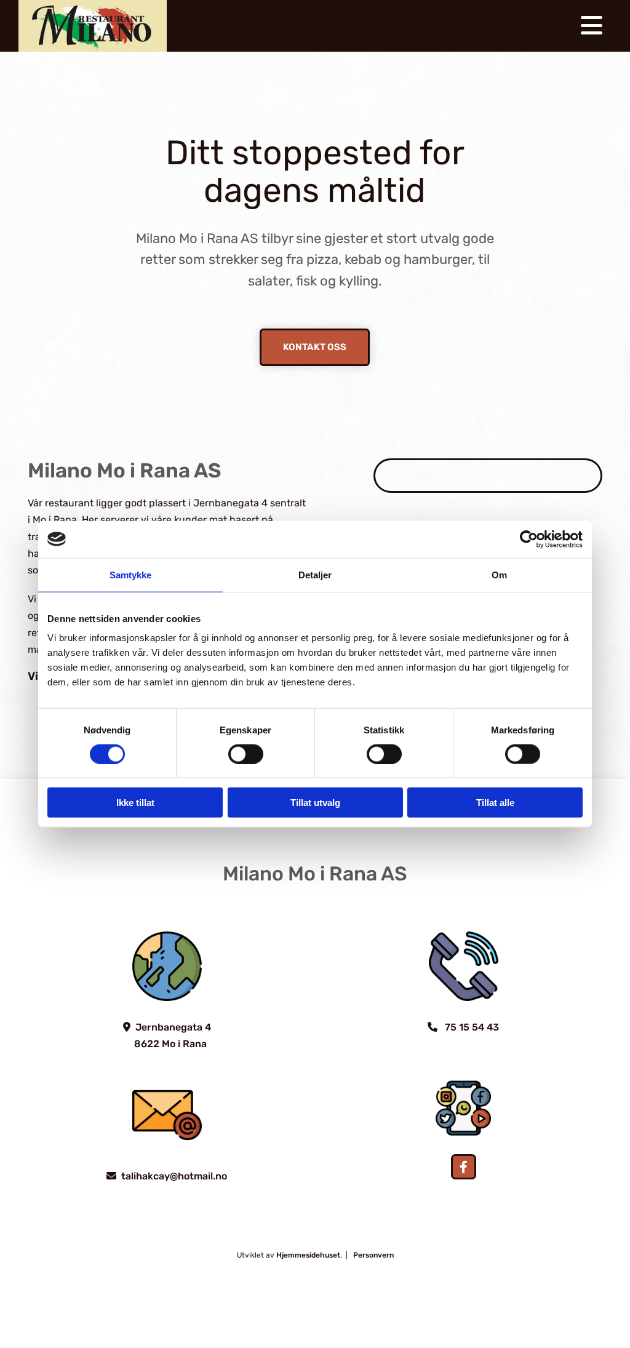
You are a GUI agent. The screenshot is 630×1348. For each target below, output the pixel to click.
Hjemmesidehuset (308, 1255)
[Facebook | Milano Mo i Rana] (463, 1167)
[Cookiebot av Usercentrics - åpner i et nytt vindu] (529, 539)
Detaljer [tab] (315, 574)
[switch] (245, 754)
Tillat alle (495, 802)
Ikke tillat (135, 802)
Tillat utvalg (315, 802)
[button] (315, 347)
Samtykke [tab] (131, 574)
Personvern (373, 1255)
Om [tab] (499, 574)
